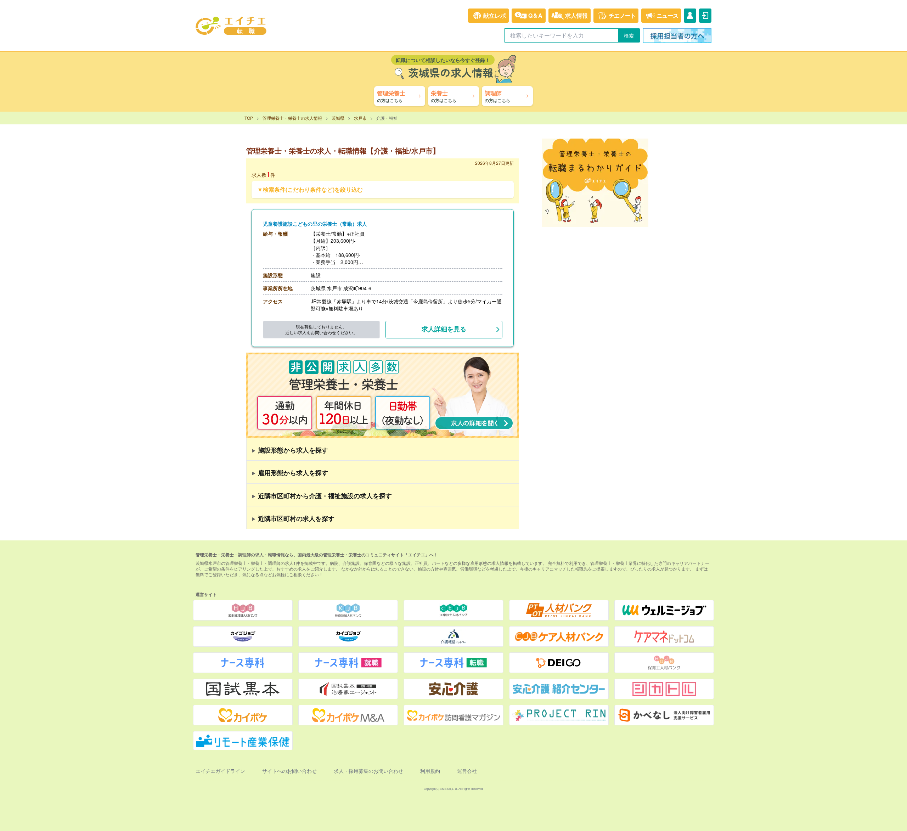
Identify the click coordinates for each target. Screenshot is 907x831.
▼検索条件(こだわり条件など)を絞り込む (310, 189)
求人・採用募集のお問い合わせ (368, 770)
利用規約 (430, 770)
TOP (248, 118)
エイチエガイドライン (220, 770)
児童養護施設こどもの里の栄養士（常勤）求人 (315, 223)
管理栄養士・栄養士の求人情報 (292, 118)
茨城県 (338, 118)
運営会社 (467, 770)
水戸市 (360, 118)
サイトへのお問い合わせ (289, 770)
